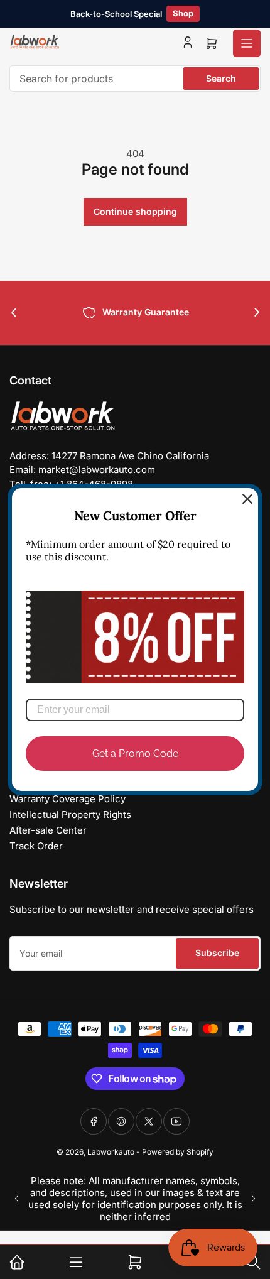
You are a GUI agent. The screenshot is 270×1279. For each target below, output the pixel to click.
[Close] (247, 499)
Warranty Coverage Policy (67, 799)
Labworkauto (110, 1152)
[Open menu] (247, 43)
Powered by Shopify (177, 1152)
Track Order (36, 846)
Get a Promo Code (135, 753)
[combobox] (135, 78)
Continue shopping (135, 211)
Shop (183, 13)
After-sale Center (48, 830)
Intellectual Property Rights (70, 814)
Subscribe (217, 952)
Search (221, 78)
